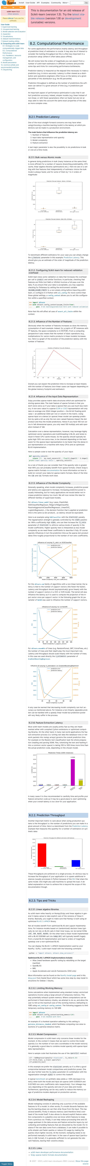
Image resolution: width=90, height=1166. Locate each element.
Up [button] (13, 7)
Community (56, 3)
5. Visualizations (7, 36)
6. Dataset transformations (11, 39)
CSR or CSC (62, 408)
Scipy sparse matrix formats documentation (49, 1155)
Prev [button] (5, 7)
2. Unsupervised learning (10, 29)
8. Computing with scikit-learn (12, 43)
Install (21, 3)
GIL (73, 879)
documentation (53, 470)
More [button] (65, 3)
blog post (32, 978)
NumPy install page (68, 975)
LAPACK (46, 921)
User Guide (30, 3)
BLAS (39, 921)
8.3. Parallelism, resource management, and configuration (12, 57)
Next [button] (21, 7)
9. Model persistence (8, 62)
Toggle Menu (6, 1164)
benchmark (40, 1079)
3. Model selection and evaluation (13, 31)
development (73, 18)
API (38, 3)
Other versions (13, 14)
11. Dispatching (6, 70)
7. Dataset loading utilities (10, 41)
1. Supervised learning (9, 27)
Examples (45, 3)
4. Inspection (5, 34)
